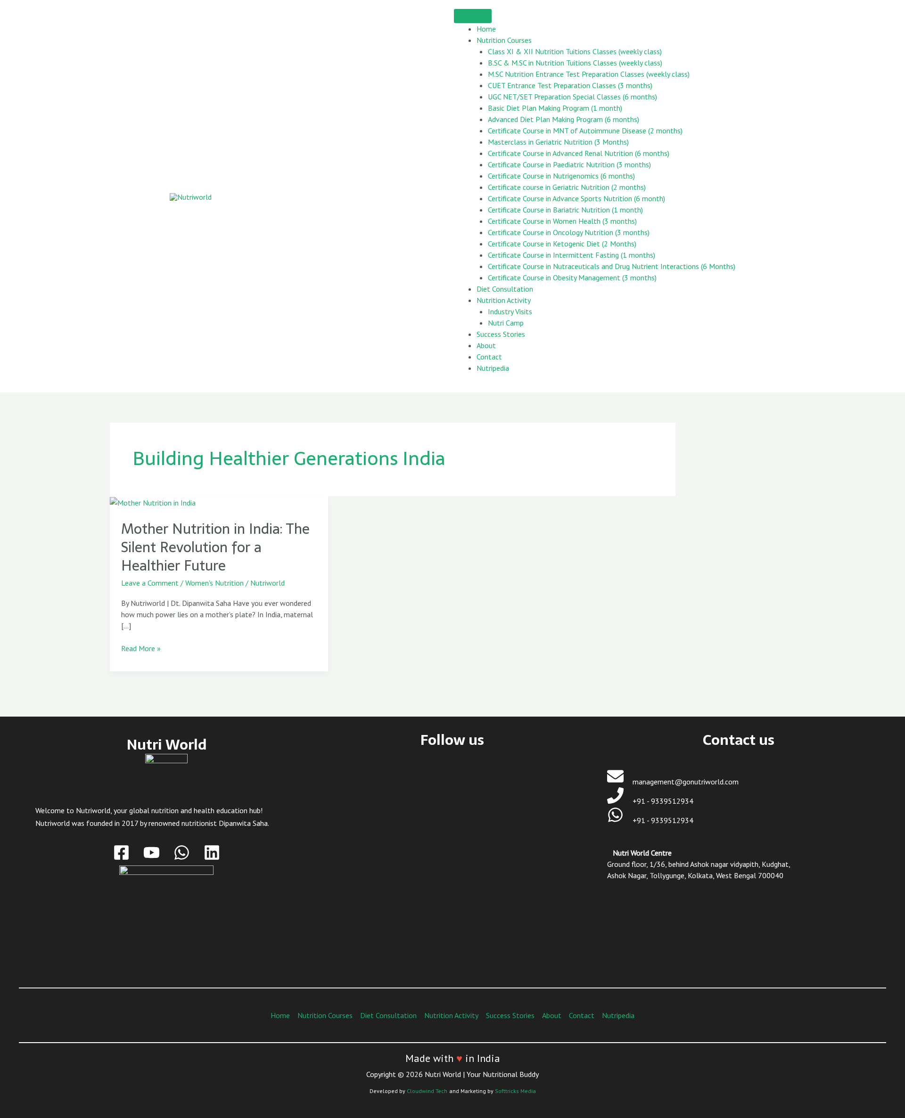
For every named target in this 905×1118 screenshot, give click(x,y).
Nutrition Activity (504, 300)
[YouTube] (151, 852)
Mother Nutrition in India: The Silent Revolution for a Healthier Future (215, 547)
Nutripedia (493, 368)
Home (486, 28)
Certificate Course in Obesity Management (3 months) (572, 277)
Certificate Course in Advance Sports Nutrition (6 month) (576, 198)
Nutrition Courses (504, 40)
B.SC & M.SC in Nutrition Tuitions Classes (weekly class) (575, 62)
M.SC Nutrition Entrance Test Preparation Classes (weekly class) (589, 74)
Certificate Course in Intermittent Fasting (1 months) (571, 255)
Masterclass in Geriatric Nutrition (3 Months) (558, 142)
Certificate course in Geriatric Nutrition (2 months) (567, 187)
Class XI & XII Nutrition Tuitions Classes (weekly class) (575, 51)
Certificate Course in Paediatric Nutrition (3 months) (569, 164)
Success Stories (501, 334)
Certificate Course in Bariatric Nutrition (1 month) (565, 209)
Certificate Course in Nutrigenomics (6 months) (561, 175)
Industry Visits (510, 311)
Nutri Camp (506, 322)
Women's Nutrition (214, 583)
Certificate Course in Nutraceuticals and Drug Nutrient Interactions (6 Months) (611, 266)
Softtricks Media (515, 1090)
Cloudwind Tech (427, 1090)
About (486, 345)
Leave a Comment (150, 583)
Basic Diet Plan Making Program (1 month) (555, 108)
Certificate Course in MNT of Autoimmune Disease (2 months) (585, 130)
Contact (489, 356)
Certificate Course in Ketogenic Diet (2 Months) (562, 243)
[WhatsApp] (181, 852)
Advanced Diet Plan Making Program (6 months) (563, 119)
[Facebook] (121, 852)
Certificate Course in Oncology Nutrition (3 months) (569, 232)
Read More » (141, 648)
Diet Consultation (505, 289)
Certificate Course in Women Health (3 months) (562, 221)
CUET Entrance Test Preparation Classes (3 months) (570, 85)
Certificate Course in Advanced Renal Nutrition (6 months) (578, 153)
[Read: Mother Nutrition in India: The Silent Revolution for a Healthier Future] (153, 501)
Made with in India (452, 1058)
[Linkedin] (212, 852)
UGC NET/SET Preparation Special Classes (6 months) (572, 96)
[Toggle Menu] (473, 16)
